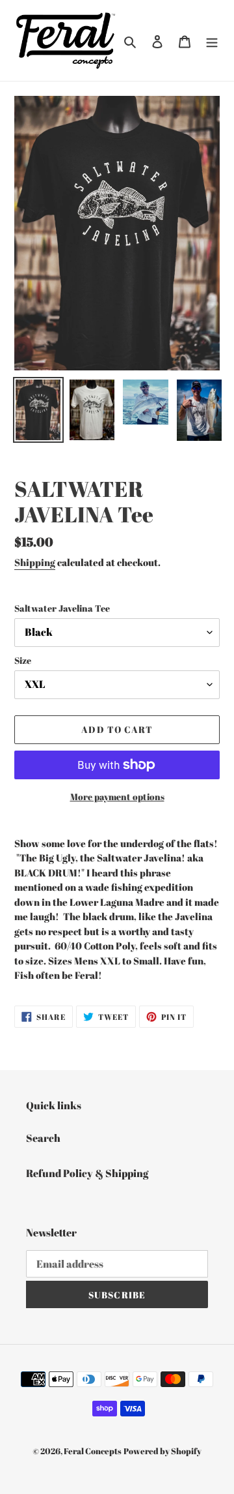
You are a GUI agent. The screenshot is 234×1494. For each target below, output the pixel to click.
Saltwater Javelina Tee (62, 608)
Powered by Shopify (163, 1451)
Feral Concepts (93, 1451)
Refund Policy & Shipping (87, 1173)
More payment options (117, 796)
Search (43, 1138)
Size (22, 660)
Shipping (34, 562)
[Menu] (212, 40)
